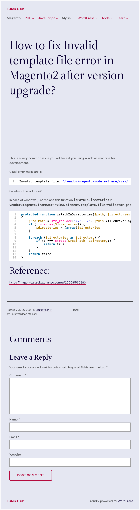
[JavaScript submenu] (57, 18)
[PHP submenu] (33, 18)
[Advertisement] (70, 128)
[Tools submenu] (111, 18)
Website (15, 454)
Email (14, 437)
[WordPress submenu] (96, 18)
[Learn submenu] (127, 18)
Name (14, 419)
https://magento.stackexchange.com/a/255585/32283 (47, 282)
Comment (17, 375)
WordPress (125, 501)
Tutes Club (15, 9)
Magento (41, 310)
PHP (49, 310)
